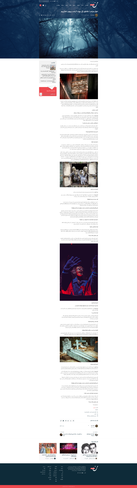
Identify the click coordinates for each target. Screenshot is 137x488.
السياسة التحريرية (42, 472)
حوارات (50, 472)
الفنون (95, 414)
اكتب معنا (43, 470)
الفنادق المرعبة (87, 412)
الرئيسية (86, 5)
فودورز (94, 407)
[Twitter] (56, 1)
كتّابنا (44, 468)
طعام (56, 477)
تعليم (62, 477)
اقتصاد (78, 5)
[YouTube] (54, 1)
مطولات (50, 470)
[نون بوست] (94, 5)
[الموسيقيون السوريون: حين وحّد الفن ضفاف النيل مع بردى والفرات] (89, 448)
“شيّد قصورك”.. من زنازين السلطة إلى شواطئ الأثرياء (69, 455)
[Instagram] (53, 1)
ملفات (66, 5)
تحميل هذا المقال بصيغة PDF (91, 416)
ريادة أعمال (55, 472)
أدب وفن (55, 470)
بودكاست (58, 5)
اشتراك (41, 94)
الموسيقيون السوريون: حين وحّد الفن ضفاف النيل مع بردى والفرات (90, 455)
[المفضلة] (40, 5)
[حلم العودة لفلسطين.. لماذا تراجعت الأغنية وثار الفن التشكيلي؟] (48, 448)
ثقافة (70, 5)
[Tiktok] (50, 1)
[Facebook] (57, 1)
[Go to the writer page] (96, 426)
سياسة (82, 5)
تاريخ (62, 473)
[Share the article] (50, 15)
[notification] (45, 5)
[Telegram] (51, 1)
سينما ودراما (55, 475)
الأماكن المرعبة (94, 412)
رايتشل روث (92, 15)
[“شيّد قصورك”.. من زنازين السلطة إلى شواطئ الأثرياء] (68, 448)
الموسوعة (49, 477)
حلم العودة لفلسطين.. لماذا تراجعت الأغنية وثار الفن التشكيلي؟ (49, 455)
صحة (56, 479)
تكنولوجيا (61, 479)
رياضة (62, 475)
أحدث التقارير (49, 466)
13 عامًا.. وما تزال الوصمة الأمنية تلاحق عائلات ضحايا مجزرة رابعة (45, 66)
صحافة (56, 468)
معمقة (62, 5)
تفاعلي (50, 475)
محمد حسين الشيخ (92, 458)
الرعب (90, 412)
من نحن (44, 466)
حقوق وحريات (61, 470)
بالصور (50, 479)
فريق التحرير (52, 458)
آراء (62, 472)
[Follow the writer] (88, 425)
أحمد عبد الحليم (72, 458)
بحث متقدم (43, 473)
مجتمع (74, 5)
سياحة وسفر (55, 473)
